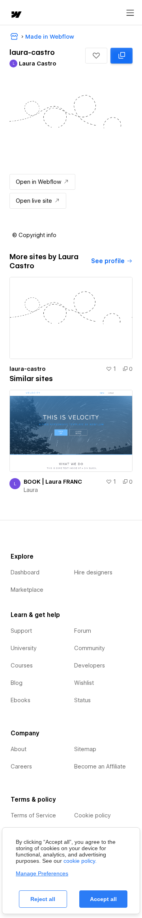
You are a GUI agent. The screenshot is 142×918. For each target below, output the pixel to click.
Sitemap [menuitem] (85, 749)
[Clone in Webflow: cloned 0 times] (121, 56)
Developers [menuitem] (89, 665)
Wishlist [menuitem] (84, 683)
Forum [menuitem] (82, 631)
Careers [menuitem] (21, 766)
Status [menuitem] (82, 700)
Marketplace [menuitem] (27, 590)
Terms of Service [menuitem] (33, 815)
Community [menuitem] (89, 648)
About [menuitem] (18, 749)
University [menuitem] (24, 648)
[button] (96, 56)
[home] (15, 15)
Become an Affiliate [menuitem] (100, 766)
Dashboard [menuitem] (25, 572)
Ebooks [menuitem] (20, 700)
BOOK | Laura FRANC (53, 482)
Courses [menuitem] (22, 665)
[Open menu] (130, 13)
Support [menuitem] (21, 631)
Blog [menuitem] (16, 683)
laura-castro (27, 369)
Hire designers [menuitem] (93, 572)
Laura (31, 490)
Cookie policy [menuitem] (92, 815)
